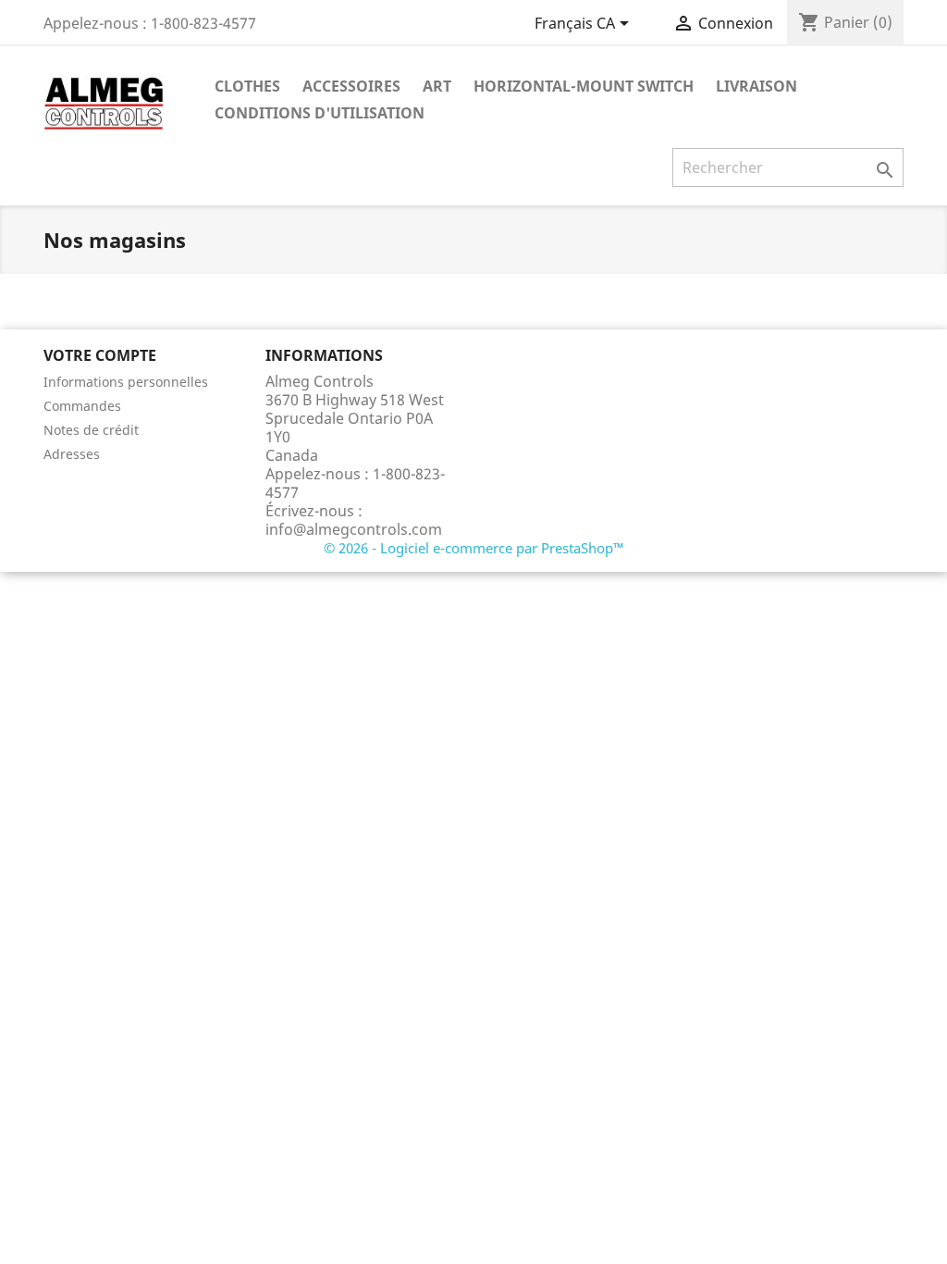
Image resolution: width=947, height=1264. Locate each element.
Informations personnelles (125, 381)
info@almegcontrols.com (353, 529)
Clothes (247, 86)
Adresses (71, 454)
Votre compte (99, 355)
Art (437, 86)
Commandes (82, 406)
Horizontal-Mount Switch (584, 86)
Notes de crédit (91, 430)
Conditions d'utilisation (319, 113)
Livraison (756, 86)
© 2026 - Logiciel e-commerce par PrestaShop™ (474, 548)
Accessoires (351, 86)
